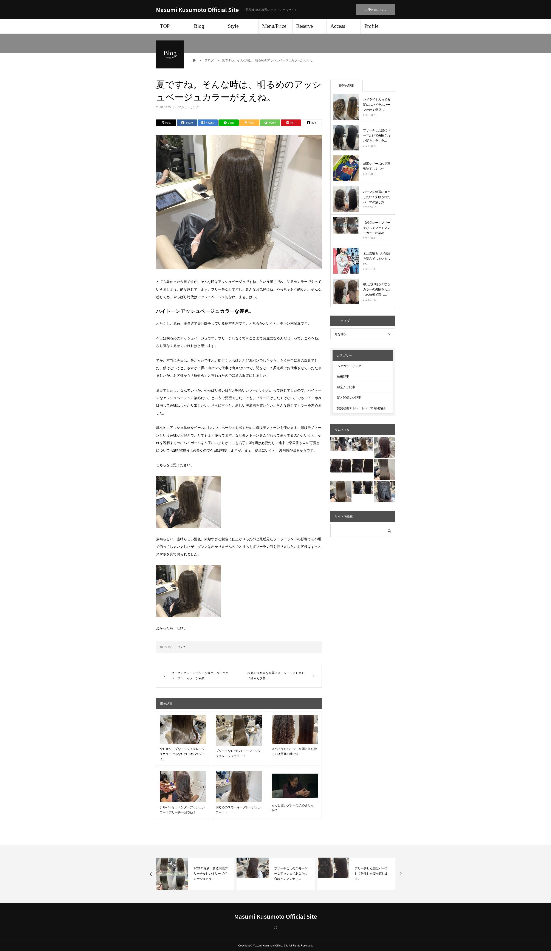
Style (233, 26)
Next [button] (400, 874)
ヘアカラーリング (187, 107)
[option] (195, 874)
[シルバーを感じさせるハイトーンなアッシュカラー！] (384, 469)
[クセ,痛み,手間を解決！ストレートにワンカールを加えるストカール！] (362, 465)
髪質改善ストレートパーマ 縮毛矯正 (361, 408)
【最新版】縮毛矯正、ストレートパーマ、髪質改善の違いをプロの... (371, 873)
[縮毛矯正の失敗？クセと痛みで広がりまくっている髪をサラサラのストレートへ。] (362, 487)
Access (337, 26)
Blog (199, 26)
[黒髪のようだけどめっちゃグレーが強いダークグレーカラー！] (384, 491)
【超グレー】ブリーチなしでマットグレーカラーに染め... (376, 228)
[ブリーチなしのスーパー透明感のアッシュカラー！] (362, 444)
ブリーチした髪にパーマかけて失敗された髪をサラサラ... (376, 135)
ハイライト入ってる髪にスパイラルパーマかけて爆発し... (376, 105)
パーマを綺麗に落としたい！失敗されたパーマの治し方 (376, 197)
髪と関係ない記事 (349, 397)
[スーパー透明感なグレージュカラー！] (340, 444)
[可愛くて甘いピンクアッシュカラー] (384, 447)
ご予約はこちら (375, 9)
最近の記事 (346, 85)
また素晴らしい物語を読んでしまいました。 (376, 258)
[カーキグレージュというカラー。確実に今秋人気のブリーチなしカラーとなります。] (340, 491)
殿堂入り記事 (346, 387)
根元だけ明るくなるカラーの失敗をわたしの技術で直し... (376, 289)
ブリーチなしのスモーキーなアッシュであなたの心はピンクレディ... (210, 873)
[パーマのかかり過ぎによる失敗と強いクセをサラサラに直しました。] (340, 465)
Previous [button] (151, 874)
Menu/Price (274, 26)
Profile (371, 26)
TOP (165, 26)
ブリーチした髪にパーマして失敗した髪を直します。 (290, 873)
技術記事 (343, 376)
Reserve (304, 26)
